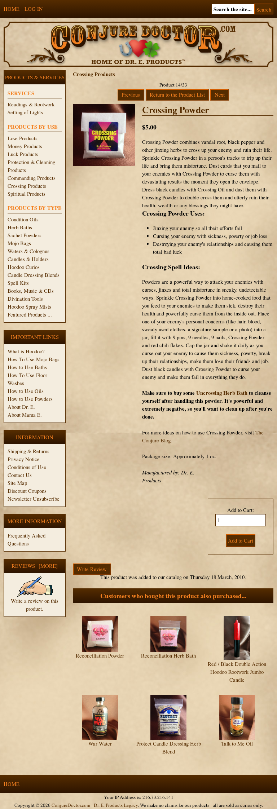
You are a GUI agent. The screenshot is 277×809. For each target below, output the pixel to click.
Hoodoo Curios (24, 267)
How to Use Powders (30, 398)
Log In (34, 8)
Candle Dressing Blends (34, 274)
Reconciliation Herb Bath (168, 655)
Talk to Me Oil (237, 743)
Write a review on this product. (34, 604)
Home (11, 8)
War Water (100, 743)
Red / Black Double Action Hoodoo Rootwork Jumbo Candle (237, 671)
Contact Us (20, 475)
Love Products (23, 138)
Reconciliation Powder (100, 655)
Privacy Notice (24, 459)
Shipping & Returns (28, 451)
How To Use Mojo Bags (34, 359)
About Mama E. (25, 414)
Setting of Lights (25, 112)
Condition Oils (23, 219)
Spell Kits (18, 282)
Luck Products (23, 154)
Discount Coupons (27, 490)
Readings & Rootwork (31, 104)
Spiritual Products (26, 193)
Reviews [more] (35, 565)
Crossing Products (27, 185)
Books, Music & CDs (31, 290)
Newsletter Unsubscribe (34, 498)
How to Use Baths (27, 367)
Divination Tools (25, 298)
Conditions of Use (27, 467)
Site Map (17, 482)
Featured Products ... (30, 314)
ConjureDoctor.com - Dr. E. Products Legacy (95, 805)
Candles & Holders (28, 259)
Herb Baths (20, 227)
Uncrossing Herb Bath (221, 393)
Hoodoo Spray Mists (29, 306)
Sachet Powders (24, 235)
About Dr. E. (21, 406)
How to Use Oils (26, 391)
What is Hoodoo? (26, 351)
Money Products (25, 146)
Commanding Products (32, 177)
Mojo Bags (19, 243)
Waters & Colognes (28, 251)
